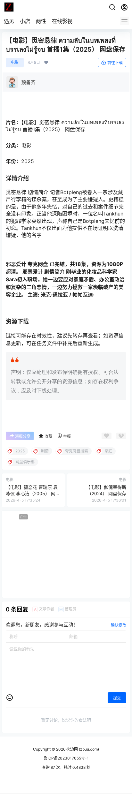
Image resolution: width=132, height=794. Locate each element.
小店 (25, 21)
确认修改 (118, 625)
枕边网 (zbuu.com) (82, 749)
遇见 (9, 21)
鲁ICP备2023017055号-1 (66, 758)
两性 (41, 21)
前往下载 (115, 62)
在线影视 (62, 21)
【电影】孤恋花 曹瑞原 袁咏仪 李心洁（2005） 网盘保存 (33, 493)
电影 (15, 62)
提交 (117, 698)
